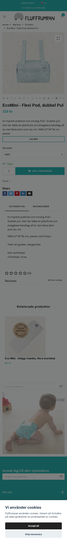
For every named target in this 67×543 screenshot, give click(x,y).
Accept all (33, 526)
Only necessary (33, 534)
